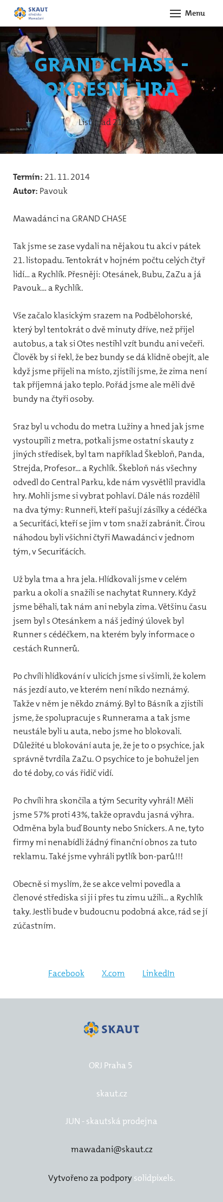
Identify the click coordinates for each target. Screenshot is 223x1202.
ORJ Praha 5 (111, 1065)
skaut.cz (111, 1093)
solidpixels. (154, 1178)
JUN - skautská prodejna (111, 1121)
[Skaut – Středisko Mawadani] (31, 13)
